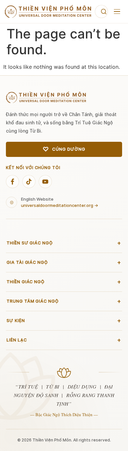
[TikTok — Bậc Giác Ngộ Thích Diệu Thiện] (28, 181)
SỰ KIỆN (64, 321)
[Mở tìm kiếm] (101, 11)
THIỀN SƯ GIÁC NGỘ (64, 243)
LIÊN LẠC (64, 340)
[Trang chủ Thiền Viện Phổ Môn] (48, 11)
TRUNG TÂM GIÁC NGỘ (64, 301)
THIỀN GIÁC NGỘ (64, 282)
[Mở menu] (116, 11)
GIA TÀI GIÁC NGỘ (64, 262)
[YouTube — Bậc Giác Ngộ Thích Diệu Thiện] (45, 181)
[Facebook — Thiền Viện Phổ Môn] (12, 181)
